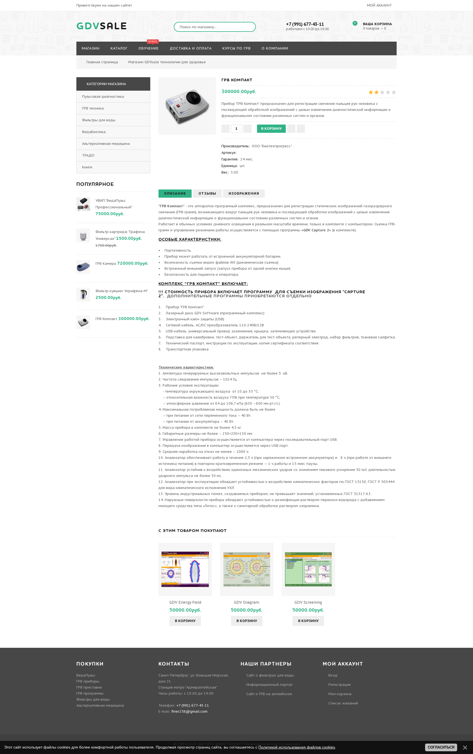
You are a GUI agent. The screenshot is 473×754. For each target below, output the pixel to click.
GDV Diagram (246, 602)
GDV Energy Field (185, 602)
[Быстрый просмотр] (185, 569)
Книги (87, 167)
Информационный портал (269, 684)
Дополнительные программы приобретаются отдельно (239, 296)
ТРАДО (88, 155)
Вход (333, 675)
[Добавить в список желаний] (291, 129)
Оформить (372, 59)
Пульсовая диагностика (103, 96)
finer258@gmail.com (189, 711)
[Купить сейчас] (301, 129)
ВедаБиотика (94, 131)
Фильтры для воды (99, 120)
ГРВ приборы (87, 681)
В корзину (185, 620)
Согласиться (441, 747)
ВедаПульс (86, 675)
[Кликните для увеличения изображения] (187, 106)
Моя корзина (339, 694)
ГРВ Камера (106, 263)
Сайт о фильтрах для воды (270, 675)
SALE (102, 26)
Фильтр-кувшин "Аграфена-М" (122, 291)
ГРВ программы (89, 693)
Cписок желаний (343, 703)
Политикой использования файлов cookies (296, 747)
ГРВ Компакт (106, 318)
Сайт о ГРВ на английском (269, 694)
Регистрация (339, 684)
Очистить (401, 59)
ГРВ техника (93, 108)
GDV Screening (308, 602)
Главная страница (102, 62)
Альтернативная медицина (106, 143)
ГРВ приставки (89, 687)
